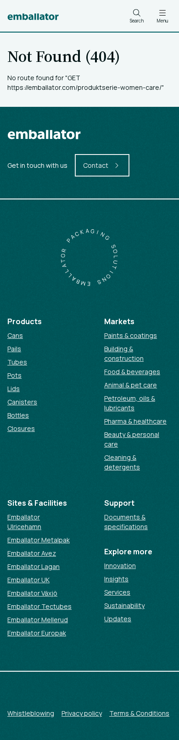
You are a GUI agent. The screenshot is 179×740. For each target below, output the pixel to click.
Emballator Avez (31, 553)
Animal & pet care (130, 385)
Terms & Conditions (139, 713)
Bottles (18, 415)
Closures (21, 428)
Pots (14, 375)
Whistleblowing (30, 713)
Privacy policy (82, 713)
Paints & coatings (130, 335)
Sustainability (124, 605)
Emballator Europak (36, 633)
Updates (117, 618)
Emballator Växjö (32, 593)
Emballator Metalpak (38, 540)
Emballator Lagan (33, 566)
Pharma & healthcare (135, 421)
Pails (14, 348)
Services (117, 592)
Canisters (22, 402)
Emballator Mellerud (37, 619)
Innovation (120, 565)
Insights (116, 578)
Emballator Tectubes (39, 606)
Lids (13, 388)
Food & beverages (132, 371)
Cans (15, 335)
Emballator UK (28, 579)
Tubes (17, 362)
